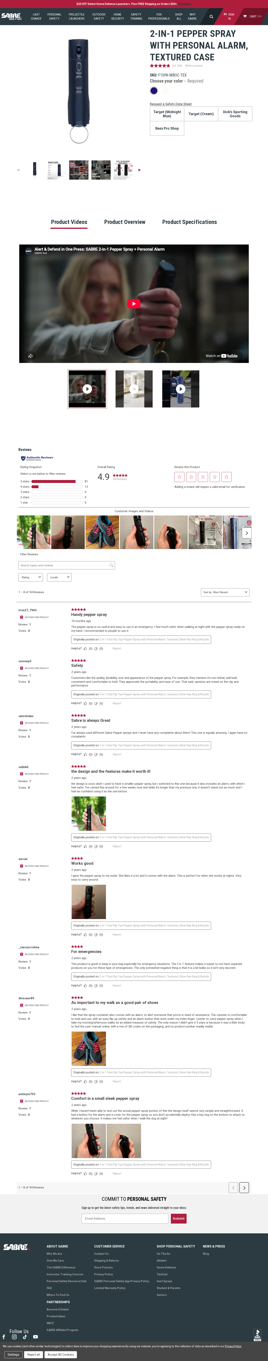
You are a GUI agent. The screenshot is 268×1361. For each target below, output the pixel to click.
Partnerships (58, 1302)
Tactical (162, 1274)
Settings (13, 1354)
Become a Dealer (58, 1309)
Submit (179, 1218)
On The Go (163, 1253)
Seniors (162, 1294)
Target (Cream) (201, 114)
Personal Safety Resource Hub (66, 1281)
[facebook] (3, 1337)
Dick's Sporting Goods (235, 114)
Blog (206, 1253)
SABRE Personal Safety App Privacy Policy (121, 1281)
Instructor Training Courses (65, 1274)
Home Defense (166, 1267)
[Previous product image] (18, 170)
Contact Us (101, 1253)
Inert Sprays (164, 1281)
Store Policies (103, 1267)
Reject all (33, 1354)
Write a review (194, 65)
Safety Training (136, 16)
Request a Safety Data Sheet (171, 104)
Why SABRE (192, 16)
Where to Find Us (58, 1294)
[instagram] (14, 1337)
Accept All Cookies (61, 1354)
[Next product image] (140, 170)
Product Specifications (189, 221)
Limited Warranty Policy (109, 1288)
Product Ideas (56, 1316)
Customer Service (109, 1246)
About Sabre (57, 1246)
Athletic (162, 1260)
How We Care (55, 1260)
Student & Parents (168, 1288)
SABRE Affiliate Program (62, 1330)
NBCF (50, 1323)
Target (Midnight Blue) (167, 114)
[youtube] (35, 1337)
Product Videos (69, 221)
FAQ (49, 1288)
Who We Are (54, 1253)
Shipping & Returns (106, 1260)
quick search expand (211, 16)
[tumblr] (25, 1337)
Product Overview (125, 221)
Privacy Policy (103, 1274)
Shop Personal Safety (176, 1246)
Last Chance (36, 16)
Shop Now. (185, 3)
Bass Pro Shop (167, 128)
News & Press (214, 1246)
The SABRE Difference (61, 1267)
